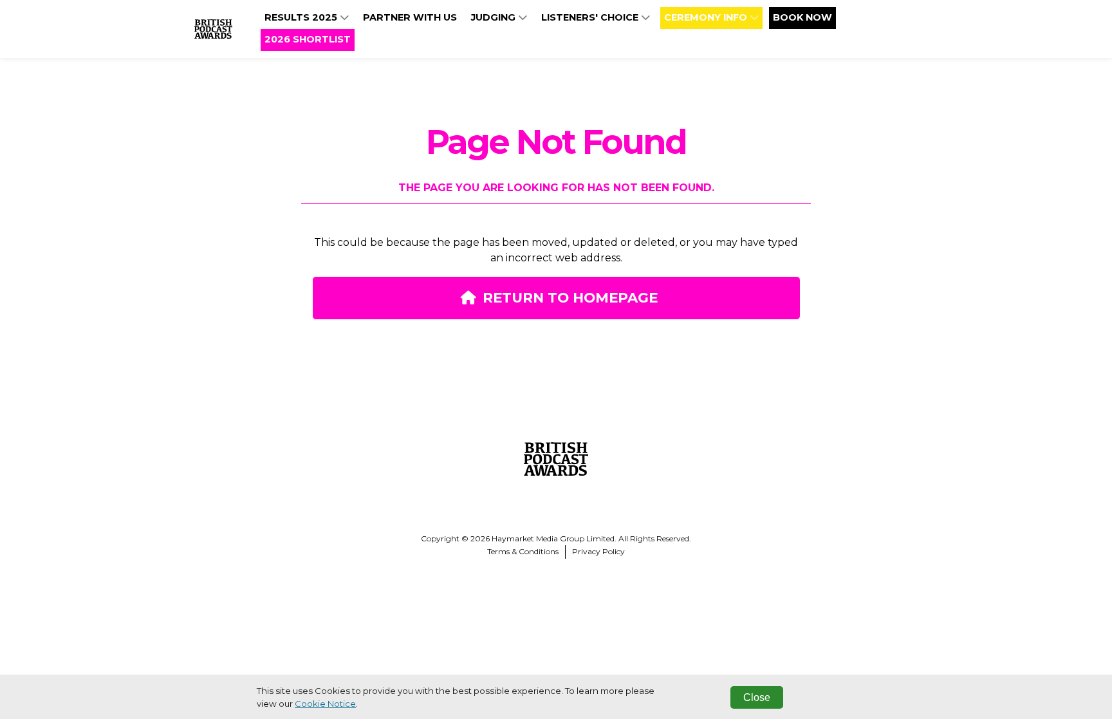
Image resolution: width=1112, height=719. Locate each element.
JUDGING (494, 17)
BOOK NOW (802, 17)
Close (756, 697)
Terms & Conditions (523, 551)
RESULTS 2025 (302, 17)
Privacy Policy (598, 551)
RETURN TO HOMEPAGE (570, 297)
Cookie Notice (325, 703)
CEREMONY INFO (707, 17)
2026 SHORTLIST (307, 39)
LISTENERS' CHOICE (591, 17)
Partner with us (410, 17)
